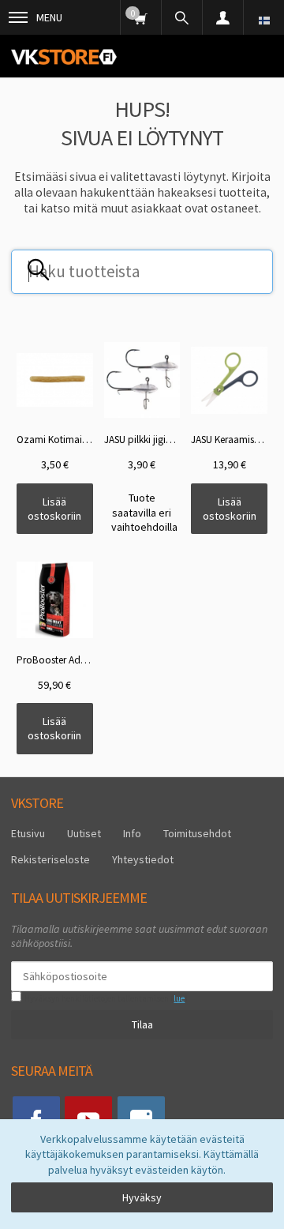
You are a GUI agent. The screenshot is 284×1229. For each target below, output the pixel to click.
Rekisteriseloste (50, 859)
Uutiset (84, 833)
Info (132, 833)
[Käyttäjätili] (222, 17)
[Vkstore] (64, 56)
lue (179, 998)
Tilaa (142, 1024)
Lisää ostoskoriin (54, 508)
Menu (49, 17)
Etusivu (28, 833)
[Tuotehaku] (181, 17)
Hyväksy (142, 1197)
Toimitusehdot (197, 833)
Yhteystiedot (143, 859)
